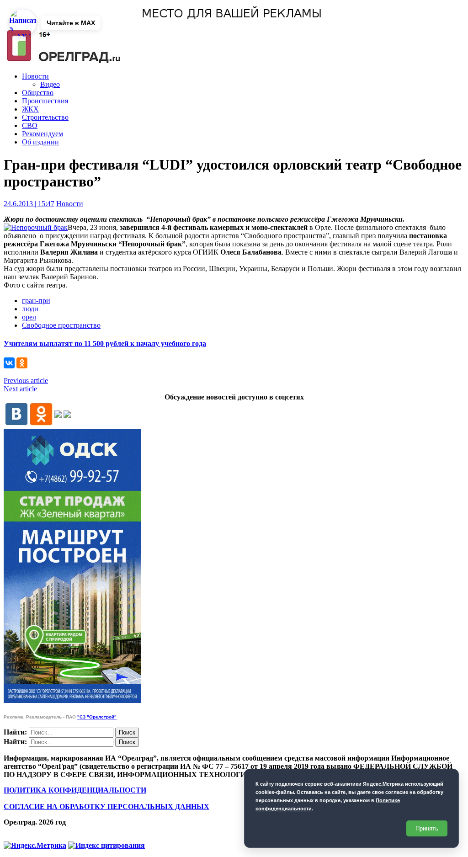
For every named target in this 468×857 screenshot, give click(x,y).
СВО (29, 125)
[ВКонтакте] (9, 362)
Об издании (40, 142)
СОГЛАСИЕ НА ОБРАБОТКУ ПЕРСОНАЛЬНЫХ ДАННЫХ (106, 806)
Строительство (45, 117)
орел (29, 317)
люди (30, 309)
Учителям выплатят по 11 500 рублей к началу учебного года (105, 343)
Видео (50, 84)
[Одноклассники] (21, 362)
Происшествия (45, 101)
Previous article (26, 380)
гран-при (36, 300)
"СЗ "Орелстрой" (97, 716)
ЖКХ (30, 109)
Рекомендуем (42, 134)
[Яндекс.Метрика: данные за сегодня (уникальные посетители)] (35, 845)
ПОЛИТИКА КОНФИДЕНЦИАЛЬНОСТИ (75, 790)
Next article (20, 389)
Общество (37, 92)
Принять (426, 828)
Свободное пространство (61, 325)
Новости (35, 76)
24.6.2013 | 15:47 (29, 204)
